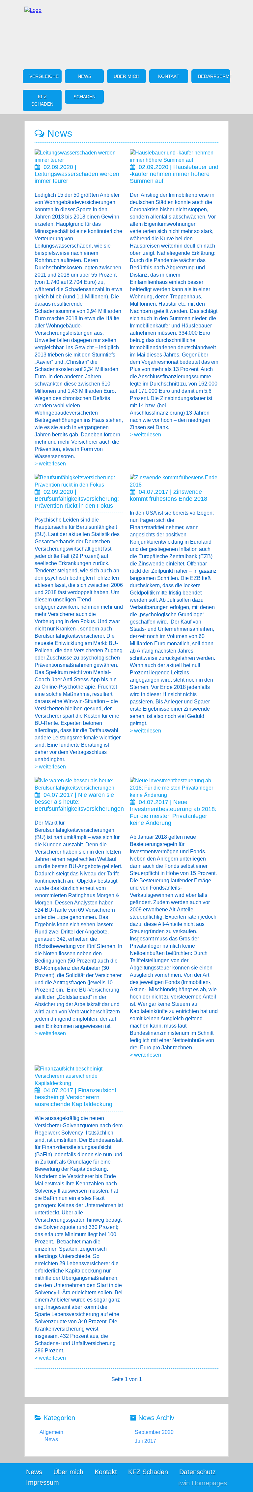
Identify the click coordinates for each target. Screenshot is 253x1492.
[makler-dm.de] (33, 10)
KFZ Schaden (42, 100)
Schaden (84, 96)
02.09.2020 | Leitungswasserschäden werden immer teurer (77, 174)
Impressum (42, 1482)
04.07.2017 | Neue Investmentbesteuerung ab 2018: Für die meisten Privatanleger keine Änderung (173, 812)
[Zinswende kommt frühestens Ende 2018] (174, 485)
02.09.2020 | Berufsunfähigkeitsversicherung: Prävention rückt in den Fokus (77, 499)
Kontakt (169, 76)
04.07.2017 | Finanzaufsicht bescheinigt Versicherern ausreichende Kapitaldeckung (75, 1097)
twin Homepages (202, 1483)
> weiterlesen (50, 463)
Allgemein (51, 1432)
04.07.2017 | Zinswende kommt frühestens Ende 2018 (168, 495)
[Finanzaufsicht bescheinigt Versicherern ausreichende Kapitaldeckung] (79, 1083)
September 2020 (154, 1432)
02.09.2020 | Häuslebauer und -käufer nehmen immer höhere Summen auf (174, 174)
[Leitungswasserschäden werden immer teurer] (79, 160)
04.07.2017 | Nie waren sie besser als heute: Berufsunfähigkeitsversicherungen (79, 802)
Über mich (126, 76)
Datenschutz (197, 1471)
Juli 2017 (145, 1441)
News (84, 76)
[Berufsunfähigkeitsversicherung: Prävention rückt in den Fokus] (79, 485)
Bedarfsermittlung (214, 76)
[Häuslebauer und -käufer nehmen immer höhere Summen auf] (174, 160)
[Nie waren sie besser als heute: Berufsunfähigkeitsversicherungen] (79, 788)
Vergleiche (44, 76)
